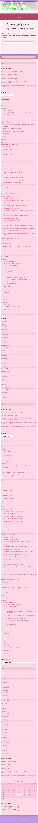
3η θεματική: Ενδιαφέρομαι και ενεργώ (11, 218)
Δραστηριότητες (4, 185)
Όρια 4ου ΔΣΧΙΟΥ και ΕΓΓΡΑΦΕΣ (13, 306)
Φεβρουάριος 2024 (5, 387)
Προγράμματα (4, 248)
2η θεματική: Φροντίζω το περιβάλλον (11, 208)
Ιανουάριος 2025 (4, 360)
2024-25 (3, 102)
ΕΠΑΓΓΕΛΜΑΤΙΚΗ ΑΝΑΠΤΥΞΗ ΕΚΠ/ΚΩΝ (14, 267)
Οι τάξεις (4, 299)
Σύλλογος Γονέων (5, 256)
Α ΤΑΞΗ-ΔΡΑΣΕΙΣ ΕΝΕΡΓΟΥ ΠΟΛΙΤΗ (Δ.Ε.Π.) (13, 170)
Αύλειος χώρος (6, 292)
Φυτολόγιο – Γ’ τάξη (5, 74)
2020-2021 (6, 304)
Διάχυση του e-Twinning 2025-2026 (8, 71)
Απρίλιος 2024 (4, 381)
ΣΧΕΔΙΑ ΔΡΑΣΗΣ (7, 286)
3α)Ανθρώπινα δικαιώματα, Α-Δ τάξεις (12, 220)
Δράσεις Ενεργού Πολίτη (6, 168)
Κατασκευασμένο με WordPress (13, 819)
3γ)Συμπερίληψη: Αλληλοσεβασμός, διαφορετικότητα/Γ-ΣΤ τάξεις (18, 225)
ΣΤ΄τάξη (3, 254)
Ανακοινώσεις (4, 139)
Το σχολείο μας (4, 259)
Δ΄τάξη (2, 165)
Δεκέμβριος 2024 (4, 363)
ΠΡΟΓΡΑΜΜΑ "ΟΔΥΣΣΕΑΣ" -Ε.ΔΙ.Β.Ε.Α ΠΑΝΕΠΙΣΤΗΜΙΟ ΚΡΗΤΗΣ (15, 246)
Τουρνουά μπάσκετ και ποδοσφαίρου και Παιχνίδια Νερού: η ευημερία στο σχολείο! (18, 85)
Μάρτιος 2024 (4, 384)
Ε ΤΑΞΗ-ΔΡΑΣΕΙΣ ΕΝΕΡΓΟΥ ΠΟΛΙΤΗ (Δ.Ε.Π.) (13, 180)
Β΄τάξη (2, 142)
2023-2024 (6, 309)
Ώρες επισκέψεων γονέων (10, 296)
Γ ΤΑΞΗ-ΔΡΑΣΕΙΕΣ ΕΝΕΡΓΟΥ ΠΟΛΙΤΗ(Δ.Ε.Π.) (13, 175)
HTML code (10, 810)
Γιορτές (2, 162)
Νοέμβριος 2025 (4, 339)
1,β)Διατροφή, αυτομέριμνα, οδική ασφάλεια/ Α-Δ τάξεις (15, 202)
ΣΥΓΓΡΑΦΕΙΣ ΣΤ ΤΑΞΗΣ (8, 157)
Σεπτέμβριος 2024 (5, 371)
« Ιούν (2, 798)
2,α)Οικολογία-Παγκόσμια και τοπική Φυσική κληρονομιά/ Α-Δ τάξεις (18, 210)
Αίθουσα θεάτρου (6, 289)
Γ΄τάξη (2, 160)
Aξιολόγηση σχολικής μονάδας (9, 261)
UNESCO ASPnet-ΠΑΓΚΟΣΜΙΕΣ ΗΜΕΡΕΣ (12, 128)
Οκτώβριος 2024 (4, 368)
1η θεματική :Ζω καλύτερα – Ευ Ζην (10, 198)
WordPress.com (9, 821)
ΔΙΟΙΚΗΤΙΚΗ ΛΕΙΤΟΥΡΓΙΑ (11, 265)
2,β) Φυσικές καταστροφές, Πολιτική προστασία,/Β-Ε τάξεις (16, 212)
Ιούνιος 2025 (4, 347)
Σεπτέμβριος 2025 (5, 345)
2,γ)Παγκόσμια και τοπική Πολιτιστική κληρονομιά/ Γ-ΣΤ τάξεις (17, 215)
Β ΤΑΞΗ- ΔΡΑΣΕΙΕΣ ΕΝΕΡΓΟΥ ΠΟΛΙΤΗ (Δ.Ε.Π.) (13, 172)
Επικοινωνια (5, 294)
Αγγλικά (3, 136)
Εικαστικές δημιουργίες (7, 187)
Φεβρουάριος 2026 (5, 332)
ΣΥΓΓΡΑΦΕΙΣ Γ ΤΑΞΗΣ (8, 149)
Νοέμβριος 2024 (4, 366)
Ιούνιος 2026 (4, 321)
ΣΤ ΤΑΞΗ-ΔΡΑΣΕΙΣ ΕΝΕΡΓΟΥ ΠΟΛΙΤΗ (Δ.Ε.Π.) (13, 182)
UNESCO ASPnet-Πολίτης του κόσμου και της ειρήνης (14, 131)
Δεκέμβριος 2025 (4, 337)
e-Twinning (3, 108)
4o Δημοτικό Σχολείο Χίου (14, 7)
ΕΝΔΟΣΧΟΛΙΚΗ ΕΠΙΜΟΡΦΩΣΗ (8, 193)
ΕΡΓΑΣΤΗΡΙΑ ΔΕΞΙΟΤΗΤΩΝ (7, 196)
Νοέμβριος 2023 (4, 394)
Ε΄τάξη (2, 190)
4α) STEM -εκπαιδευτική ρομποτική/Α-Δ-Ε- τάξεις (14, 230)
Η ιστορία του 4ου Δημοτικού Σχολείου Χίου (10, 238)
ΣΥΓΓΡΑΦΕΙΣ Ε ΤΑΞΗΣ (8, 154)
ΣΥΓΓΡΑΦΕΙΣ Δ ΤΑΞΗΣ (7, 151)
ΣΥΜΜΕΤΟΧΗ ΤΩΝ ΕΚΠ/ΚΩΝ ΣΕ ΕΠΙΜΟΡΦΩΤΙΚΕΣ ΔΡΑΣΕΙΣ (20, 274)
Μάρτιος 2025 (4, 355)
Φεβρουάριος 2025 (5, 358)
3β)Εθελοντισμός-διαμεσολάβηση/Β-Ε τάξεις (13, 223)
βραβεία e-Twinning (7, 116)
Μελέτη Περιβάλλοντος (6, 243)
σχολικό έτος (5, 302)
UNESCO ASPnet (5, 122)
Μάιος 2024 (3, 379)
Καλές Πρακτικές (4, 241)
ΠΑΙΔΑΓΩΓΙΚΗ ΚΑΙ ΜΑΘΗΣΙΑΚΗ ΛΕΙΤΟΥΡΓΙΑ (15, 277)
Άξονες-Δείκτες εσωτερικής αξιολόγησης (12, 263)
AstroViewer (15, 808)
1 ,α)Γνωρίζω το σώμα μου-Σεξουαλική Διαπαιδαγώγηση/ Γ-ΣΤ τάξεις (19, 200)
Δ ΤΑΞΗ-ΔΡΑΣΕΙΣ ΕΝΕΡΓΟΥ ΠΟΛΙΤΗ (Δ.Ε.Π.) (13, 177)
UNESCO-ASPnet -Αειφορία (9, 133)
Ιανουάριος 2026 (4, 334)
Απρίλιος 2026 (4, 326)
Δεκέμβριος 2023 (4, 392)
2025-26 (6, 312)
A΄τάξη (2, 105)
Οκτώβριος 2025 (4, 342)
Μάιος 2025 (3, 350)
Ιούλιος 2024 (4, 374)
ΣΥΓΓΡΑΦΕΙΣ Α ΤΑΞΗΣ (7, 146)
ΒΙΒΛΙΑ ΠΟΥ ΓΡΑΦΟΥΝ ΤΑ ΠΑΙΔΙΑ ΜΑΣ (9, 144)
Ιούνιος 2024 (4, 376)
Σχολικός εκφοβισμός (7, 250)
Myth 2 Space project (5, 120)
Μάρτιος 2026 (4, 329)
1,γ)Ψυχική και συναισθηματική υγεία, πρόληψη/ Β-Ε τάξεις (16, 205)
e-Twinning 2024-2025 (7, 110)
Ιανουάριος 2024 (4, 389)
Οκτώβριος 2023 (4, 397)
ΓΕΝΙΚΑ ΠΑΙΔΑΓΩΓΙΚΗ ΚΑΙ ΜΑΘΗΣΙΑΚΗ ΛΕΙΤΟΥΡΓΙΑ (18, 279)
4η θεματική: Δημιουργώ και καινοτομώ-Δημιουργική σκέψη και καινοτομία (18, 228)
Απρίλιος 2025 (4, 353)
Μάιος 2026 (3, 324)
